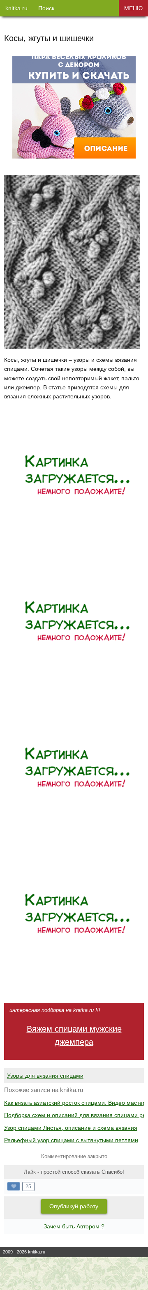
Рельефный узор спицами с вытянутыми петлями (71, 1140)
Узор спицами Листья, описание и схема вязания (70, 1127)
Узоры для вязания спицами (45, 1075)
